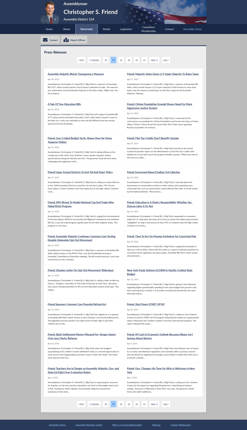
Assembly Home (192, 29)
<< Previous (94, 60)
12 (121, 60)
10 (106, 60)
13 (129, 60)
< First (81, 60)
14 (136, 60)
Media (106, 29)
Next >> (154, 60)
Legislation (126, 29)
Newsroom (86, 29)
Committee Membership (148, 29)
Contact (169, 29)
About (66, 29)
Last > (166, 60)
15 (144, 60)
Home (49, 29)
